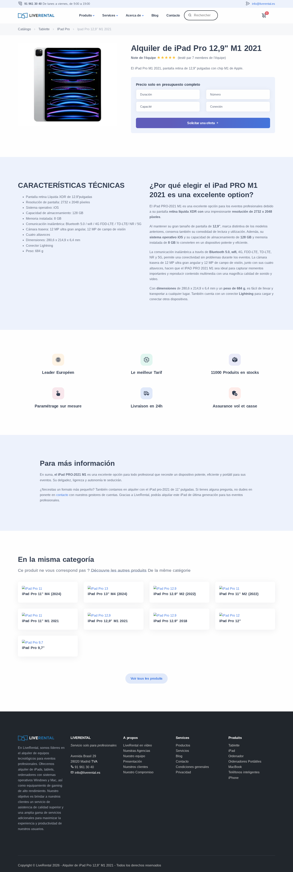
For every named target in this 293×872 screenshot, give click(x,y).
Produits (85, 15)
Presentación (132, 761)
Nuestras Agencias (136, 750)
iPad (231, 750)
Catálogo (24, 29)
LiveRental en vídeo (137, 745)
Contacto (173, 15)
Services (108, 15)
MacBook (235, 767)
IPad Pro (63, 29)
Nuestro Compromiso (138, 772)
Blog (154, 15)
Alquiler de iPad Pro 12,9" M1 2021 (196, 48)
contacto (62, 495)
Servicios (182, 750)
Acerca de (133, 15)
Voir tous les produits (147, 678)
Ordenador (236, 756)
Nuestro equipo (134, 756)
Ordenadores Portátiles (244, 761)
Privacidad (183, 772)
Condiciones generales (192, 767)
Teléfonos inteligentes (244, 772)
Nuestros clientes (135, 767)
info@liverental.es (263, 3)
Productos (183, 745)
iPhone (233, 777)
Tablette (44, 29)
